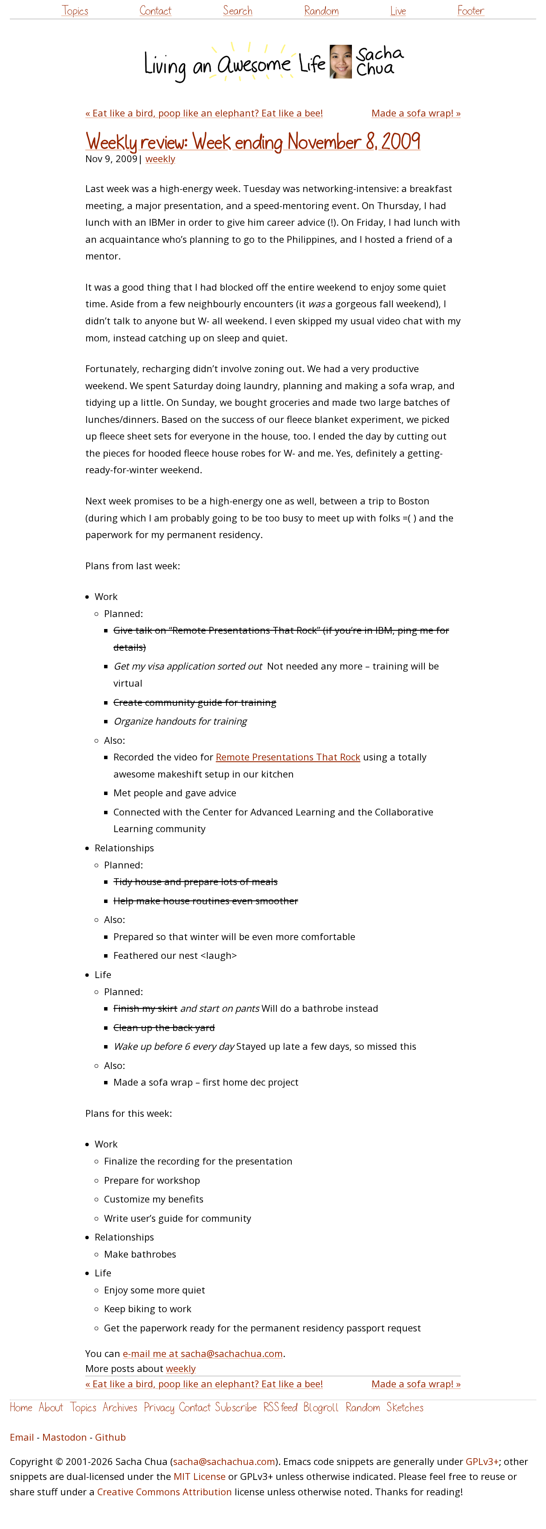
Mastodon (64, 1437)
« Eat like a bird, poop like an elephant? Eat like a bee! (204, 113)
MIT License (200, 1476)
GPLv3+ (482, 1461)
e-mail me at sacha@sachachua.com (203, 1353)
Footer (471, 11)
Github (110, 1437)
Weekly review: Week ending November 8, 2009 (253, 142)
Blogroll (321, 1407)
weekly (160, 158)
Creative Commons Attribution (164, 1491)
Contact (155, 11)
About (51, 1407)
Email (22, 1437)
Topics (74, 11)
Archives (120, 1407)
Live (398, 11)
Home (21, 1407)
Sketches (405, 1407)
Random (321, 11)
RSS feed (280, 1407)
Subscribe (236, 1407)
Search (238, 11)
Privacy (159, 1407)
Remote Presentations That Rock (288, 757)
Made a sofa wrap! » (416, 113)
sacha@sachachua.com (224, 1461)
